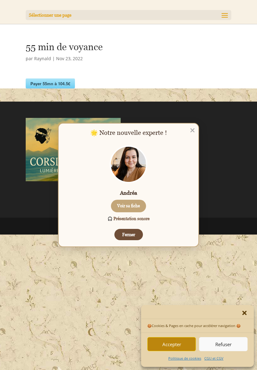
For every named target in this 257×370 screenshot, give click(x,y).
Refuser (223, 344)
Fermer (128, 234)
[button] (244, 313)
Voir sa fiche (128, 205)
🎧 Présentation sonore (128, 218)
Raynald (42, 58)
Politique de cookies (184, 358)
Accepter (171, 344)
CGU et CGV (213, 358)
